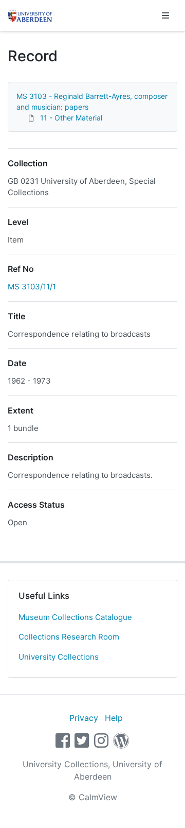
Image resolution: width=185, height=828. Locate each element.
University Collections (58, 657)
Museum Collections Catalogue (75, 617)
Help (114, 718)
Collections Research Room (68, 637)
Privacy (83, 718)
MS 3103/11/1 (32, 286)
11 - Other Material (71, 117)
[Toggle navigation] (165, 15)
